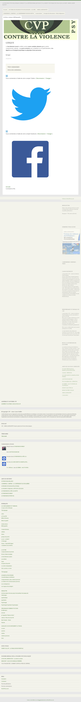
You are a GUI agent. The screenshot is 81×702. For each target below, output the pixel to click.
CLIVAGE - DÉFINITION (67, 372)
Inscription (3, 679)
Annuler (8, 187)
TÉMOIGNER (4, 436)
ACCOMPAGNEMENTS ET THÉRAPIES (9, 506)
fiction (2, 534)
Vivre (2, 638)
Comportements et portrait (7, 551)
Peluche (3, 622)
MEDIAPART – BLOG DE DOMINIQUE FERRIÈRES (11, 661)
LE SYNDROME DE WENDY (19, 446)
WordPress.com (5, 688)
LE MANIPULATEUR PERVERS (7, 575)
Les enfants (3, 559)
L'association (65, 395)
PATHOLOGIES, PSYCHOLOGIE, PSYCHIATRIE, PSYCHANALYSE (14, 593)
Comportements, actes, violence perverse (10, 579)
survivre (3, 631)
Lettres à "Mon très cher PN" (7, 617)
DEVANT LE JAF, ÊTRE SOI (67, 388)
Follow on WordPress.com (68, 198)
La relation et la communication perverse (10, 581)
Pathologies (4, 595)
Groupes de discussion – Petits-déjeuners (54, 13)
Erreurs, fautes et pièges (6, 554)
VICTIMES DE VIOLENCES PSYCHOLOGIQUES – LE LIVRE (22, 9)
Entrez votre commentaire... (15, 70)
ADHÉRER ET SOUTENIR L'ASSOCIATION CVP (11, 404)
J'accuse (3, 612)
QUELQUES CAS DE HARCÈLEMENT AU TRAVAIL (11, 626)
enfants (3, 532)
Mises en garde (4, 520)
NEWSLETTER (66, 205)
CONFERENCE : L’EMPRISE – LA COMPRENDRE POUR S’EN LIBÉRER (15, 483)
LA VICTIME (3, 550)
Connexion (3, 681)
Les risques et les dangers (7, 586)
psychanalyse (4, 597)
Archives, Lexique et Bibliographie (12, 17)
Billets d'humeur (5, 518)
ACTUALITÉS (4, 516)
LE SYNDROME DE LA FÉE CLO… (20, 456)
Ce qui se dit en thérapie (6, 508)
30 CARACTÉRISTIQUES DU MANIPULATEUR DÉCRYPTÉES (68, 369)
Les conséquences (5, 584)
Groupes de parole (5, 563)
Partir (2, 561)
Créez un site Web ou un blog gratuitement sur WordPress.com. (40, 700)
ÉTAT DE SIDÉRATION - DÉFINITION (69, 381)
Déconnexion (40, 78)
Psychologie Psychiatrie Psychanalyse (9, 605)
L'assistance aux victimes (6, 545)
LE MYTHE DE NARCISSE (67, 379)
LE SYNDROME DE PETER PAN (7, 496)
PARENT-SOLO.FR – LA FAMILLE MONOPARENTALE (12, 648)
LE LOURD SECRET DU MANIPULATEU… (19, 462)
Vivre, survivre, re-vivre (6, 568)
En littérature (4, 610)
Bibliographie (4, 526)
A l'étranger (4, 541)
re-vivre (3, 628)
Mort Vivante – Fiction (6, 620)
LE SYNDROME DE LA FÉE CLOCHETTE (9, 491)
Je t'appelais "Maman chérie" (7, 615)
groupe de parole (5, 536)
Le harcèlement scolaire (6, 556)
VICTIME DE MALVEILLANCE (7, 481)
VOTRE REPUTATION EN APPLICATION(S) (10, 486)
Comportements (5, 529)
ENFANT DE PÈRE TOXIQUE (68, 390)
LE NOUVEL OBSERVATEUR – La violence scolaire (12, 658)
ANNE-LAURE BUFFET (42, 9)
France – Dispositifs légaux (7, 543)
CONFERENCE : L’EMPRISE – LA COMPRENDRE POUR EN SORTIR (18, 13)
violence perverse (5, 635)
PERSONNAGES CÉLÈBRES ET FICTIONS (9, 608)
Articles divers (4, 524)
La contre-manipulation (6, 566)
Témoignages (4, 510)
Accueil (5, 9)
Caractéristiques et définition (7, 577)
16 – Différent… (10, 467)
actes (2, 513)
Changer (48, 78)
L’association (38, 13)
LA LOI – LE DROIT (5, 539)
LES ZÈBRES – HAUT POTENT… (22, 467)
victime (3, 633)
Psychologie (4, 602)
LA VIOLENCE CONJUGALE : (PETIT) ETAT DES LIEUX (12, 488)
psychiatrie (3, 600)
